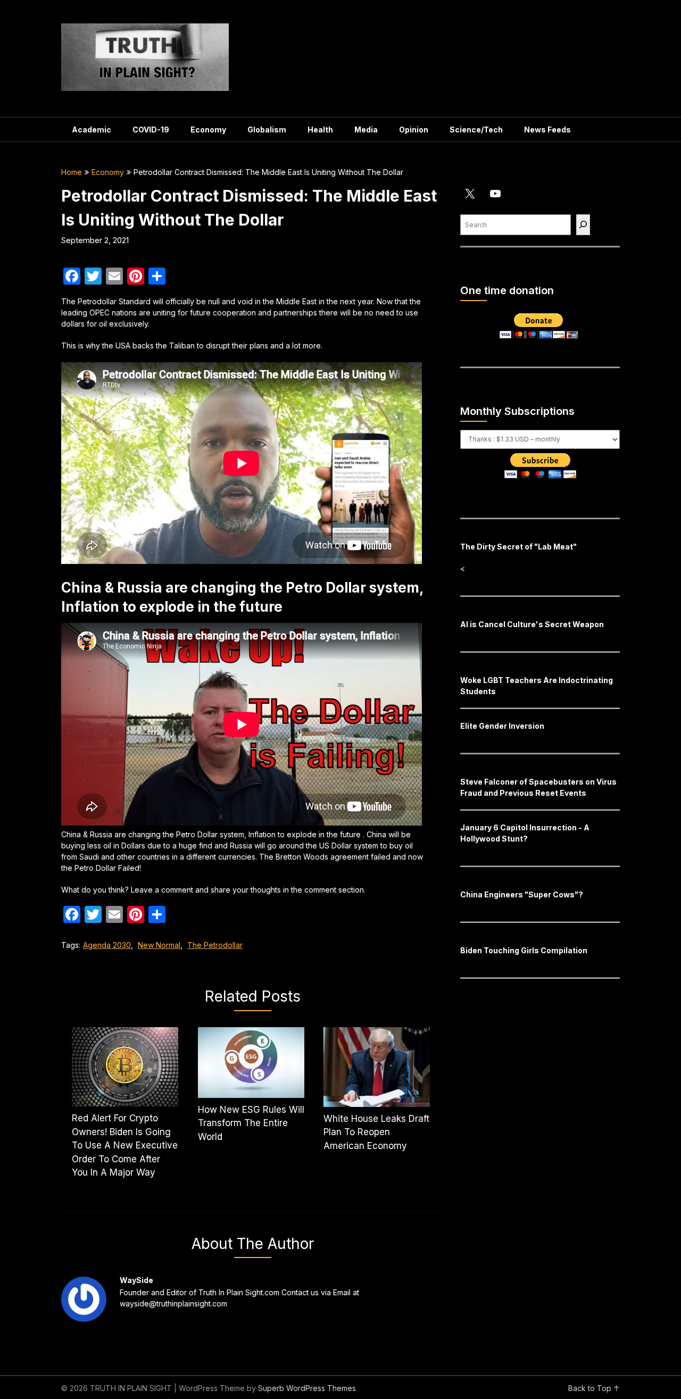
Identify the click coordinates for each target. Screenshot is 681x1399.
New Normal (159, 945)
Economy (208, 129)
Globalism (266, 129)
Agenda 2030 (107, 945)
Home (71, 172)
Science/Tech (476, 129)
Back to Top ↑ (594, 1388)
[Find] (583, 224)
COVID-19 (150, 129)
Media (366, 129)
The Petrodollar (215, 945)
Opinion (413, 129)
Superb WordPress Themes (307, 1388)
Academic (91, 129)
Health (320, 129)
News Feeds (547, 129)
